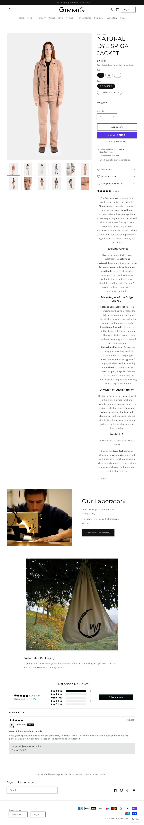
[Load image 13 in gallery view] (85, 183)
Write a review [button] (116, 697)
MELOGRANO (106, 86)
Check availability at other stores (115, 160)
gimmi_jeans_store (117, 819)
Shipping (111, 65)
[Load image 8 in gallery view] (13, 183)
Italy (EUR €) (17, 814)
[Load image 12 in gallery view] (70, 183)
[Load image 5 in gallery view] (56, 169)
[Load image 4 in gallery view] (42, 169)
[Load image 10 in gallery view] (42, 183)
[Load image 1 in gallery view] (13, 169)
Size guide (102, 102)
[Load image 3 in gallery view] (27, 169)
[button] (10, 10)
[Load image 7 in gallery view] (85, 169)
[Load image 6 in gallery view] (70, 169)
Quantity (100, 111)
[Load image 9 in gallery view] (27, 183)
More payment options (117, 142)
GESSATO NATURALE (109, 92)
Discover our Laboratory (98, 532)
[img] (16, 720)
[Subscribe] (54, 790)
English (127, 9)
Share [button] (103, 478)
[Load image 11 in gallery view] (56, 183)
